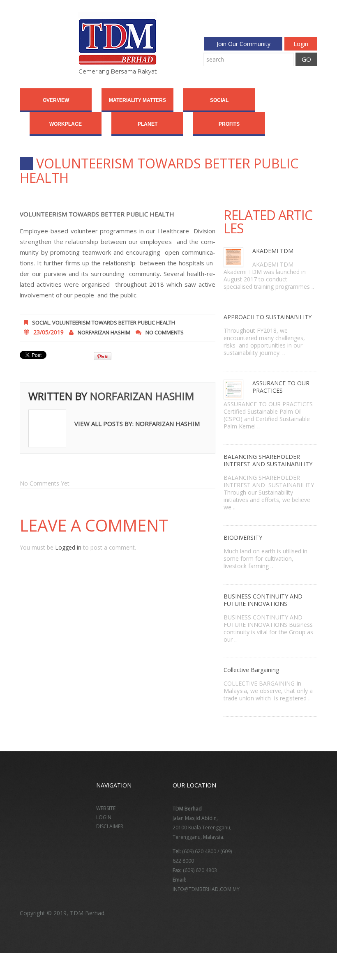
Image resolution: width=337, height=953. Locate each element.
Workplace (65, 124)
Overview (56, 100)
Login (300, 44)
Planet (147, 124)
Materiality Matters (137, 100)
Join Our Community (243, 44)
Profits (229, 124)
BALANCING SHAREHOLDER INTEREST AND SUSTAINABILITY (268, 460)
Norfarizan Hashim (104, 332)
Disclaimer (109, 826)
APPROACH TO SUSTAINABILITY (268, 317)
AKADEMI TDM (272, 251)
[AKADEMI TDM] (234, 256)
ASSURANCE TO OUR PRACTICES (280, 386)
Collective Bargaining (251, 670)
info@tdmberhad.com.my (206, 889)
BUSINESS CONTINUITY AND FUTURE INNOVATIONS (263, 600)
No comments (164, 332)
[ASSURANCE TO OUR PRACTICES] (234, 389)
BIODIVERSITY (243, 537)
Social (219, 100)
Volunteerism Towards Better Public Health (113, 322)
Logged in (68, 547)
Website (105, 808)
